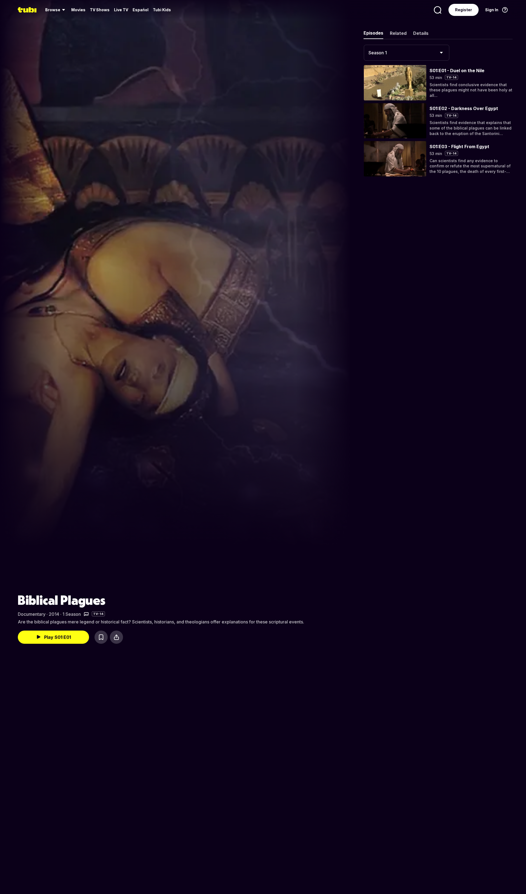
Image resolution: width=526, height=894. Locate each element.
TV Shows (100, 9)
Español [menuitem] (140, 9)
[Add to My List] (101, 637)
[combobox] (406, 52)
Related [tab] (398, 33)
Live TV (121, 9)
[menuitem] (56, 10)
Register (463, 9)
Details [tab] (420, 33)
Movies (78, 9)
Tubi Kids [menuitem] (162, 9)
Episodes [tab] (373, 33)
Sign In (491, 9)
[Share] (116, 637)
